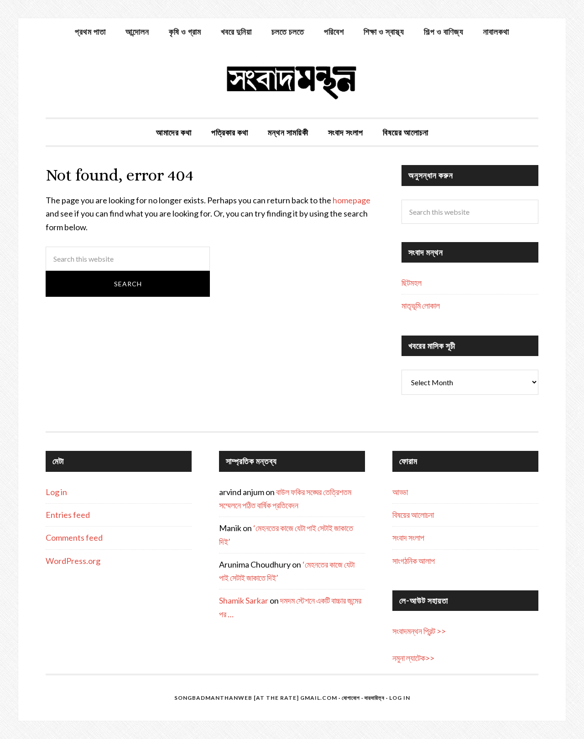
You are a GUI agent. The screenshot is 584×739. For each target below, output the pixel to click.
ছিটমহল (412, 283)
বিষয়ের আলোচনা (413, 515)
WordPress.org (73, 561)
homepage (351, 200)
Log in (56, 492)
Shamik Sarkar (243, 600)
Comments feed (74, 537)
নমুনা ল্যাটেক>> (413, 658)
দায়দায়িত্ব (375, 697)
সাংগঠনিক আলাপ (413, 561)
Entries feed (68, 515)
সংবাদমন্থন (292, 81)
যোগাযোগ (351, 697)
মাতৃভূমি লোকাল (421, 305)
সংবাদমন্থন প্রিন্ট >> (419, 631)
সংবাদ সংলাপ (408, 537)
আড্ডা (400, 492)
